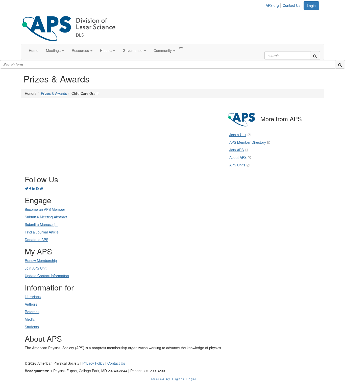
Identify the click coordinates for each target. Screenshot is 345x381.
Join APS (236, 149)
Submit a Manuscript (41, 224)
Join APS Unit (35, 268)
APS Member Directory (247, 142)
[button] (55, 50)
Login (311, 5)
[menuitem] (273, 4)
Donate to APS (36, 239)
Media (30, 319)
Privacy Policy (93, 363)
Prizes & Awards (54, 93)
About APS (238, 157)
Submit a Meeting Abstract (46, 216)
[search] (315, 55)
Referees (32, 311)
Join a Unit (237, 134)
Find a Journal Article (42, 232)
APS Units (237, 164)
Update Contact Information (47, 275)
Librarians (33, 296)
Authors (31, 304)
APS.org (272, 5)
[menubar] (284, 4)
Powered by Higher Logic (173, 379)
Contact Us (291, 5)
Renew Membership (41, 260)
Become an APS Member (45, 209)
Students (32, 326)
